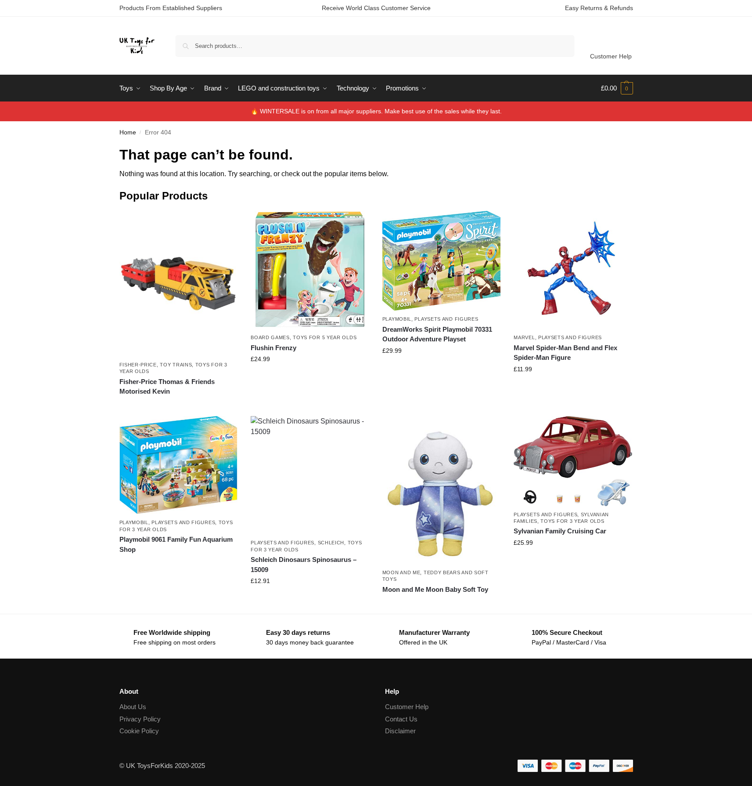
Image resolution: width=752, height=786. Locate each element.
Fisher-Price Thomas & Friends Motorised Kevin (167, 386)
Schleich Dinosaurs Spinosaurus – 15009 (303, 564)
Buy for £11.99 (573, 387)
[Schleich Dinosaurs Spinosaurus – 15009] (310, 475)
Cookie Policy (139, 731)
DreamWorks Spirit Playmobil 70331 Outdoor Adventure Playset (437, 334)
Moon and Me (401, 572)
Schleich (331, 542)
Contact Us (401, 719)
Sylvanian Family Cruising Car (560, 531)
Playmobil (396, 319)
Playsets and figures (446, 319)
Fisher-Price (138, 364)
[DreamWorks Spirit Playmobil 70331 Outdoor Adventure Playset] (441, 261)
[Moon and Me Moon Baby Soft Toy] (441, 490)
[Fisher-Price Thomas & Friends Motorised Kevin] (178, 283)
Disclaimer (400, 731)
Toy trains (176, 364)
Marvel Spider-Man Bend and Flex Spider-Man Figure (565, 353)
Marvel (524, 337)
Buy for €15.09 (309, 599)
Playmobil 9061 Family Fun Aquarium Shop (176, 544)
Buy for (178, 407)
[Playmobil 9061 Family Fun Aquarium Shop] (178, 465)
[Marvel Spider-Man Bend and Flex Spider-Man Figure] (573, 270)
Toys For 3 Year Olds (572, 521)
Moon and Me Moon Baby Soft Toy (435, 589)
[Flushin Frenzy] (310, 270)
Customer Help (611, 56)
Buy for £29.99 (441, 369)
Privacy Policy (140, 719)
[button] (617, 88)
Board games (270, 337)
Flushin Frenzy (273, 347)
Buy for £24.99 (309, 377)
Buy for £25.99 (572, 561)
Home (127, 132)
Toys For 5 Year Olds (324, 337)
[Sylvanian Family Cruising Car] (573, 461)
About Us (132, 706)
